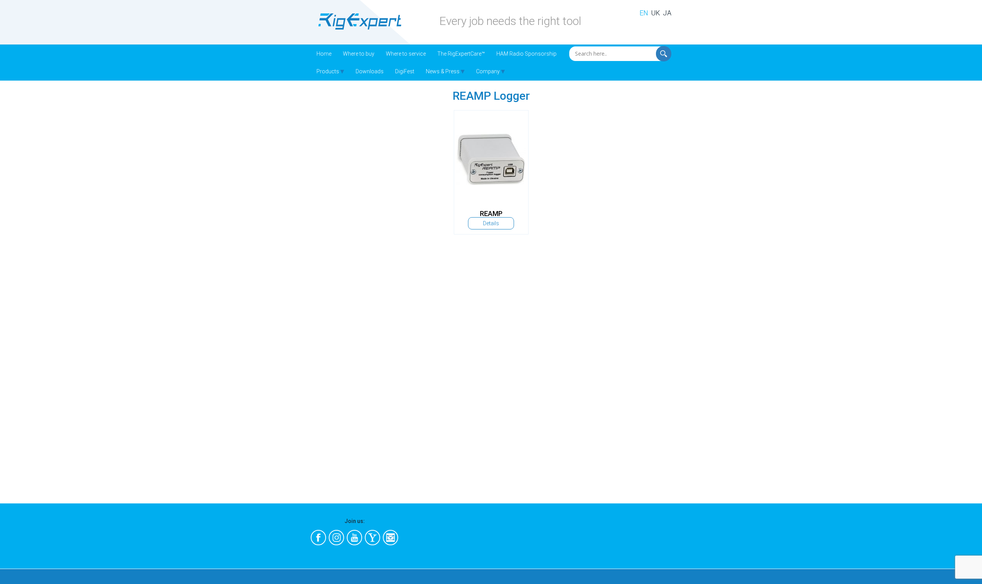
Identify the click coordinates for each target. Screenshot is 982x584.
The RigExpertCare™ (461, 54)
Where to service (406, 54)
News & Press (443, 71)
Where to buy (358, 54)
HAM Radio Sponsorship (526, 54)
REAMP (491, 214)
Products (327, 71)
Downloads (370, 71)
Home (323, 54)
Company (488, 71)
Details (491, 223)
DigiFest (404, 71)
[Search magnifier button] (665, 51)
